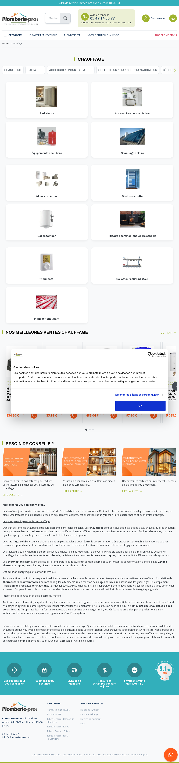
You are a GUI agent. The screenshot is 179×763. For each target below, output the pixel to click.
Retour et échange (89, 714)
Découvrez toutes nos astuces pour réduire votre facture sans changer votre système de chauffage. (28, 484)
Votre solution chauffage (103, 35)
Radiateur (35, 70)
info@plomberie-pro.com (16, 737)
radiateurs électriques (101, 555)
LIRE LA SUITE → (13, 494)
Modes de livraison (89, 709)
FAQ (82, 723)
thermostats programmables (21, 582)
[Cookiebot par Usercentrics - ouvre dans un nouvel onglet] (150, 354)
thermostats (16, 561)
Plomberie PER (72, 35)
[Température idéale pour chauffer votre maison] (89, 461)
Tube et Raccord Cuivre (58, 731)
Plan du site (89, 754)
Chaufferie (13, 70)
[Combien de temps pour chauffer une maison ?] (149, 461)
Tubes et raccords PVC (58, 726)
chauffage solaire (17, 541)
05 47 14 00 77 (10, 733)
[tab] (86, 430)
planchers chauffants (59, 531)
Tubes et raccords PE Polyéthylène (57, 737)
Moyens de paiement (90, 718)
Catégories (15, 35)
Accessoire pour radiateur (70, 70)
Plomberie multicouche (43, 35)
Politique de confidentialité (116, 754)
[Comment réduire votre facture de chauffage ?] (30, 461)
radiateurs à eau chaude (44, 555)
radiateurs (37, 531)
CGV (99, 754)
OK (140, 405)
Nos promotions (166, 35)
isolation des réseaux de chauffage (26, 585)
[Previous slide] (4, 70)
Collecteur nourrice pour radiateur (127, 70)
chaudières (96, 527)
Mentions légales (139, 754)
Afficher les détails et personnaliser (137, 394)
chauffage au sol (35, 551)
